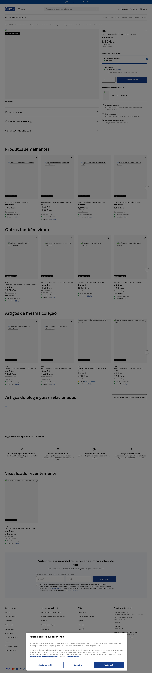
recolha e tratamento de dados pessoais (44, 657)
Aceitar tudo (109, 665)
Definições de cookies (45, 665)
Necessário (78, 665)
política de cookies (72, 657)
